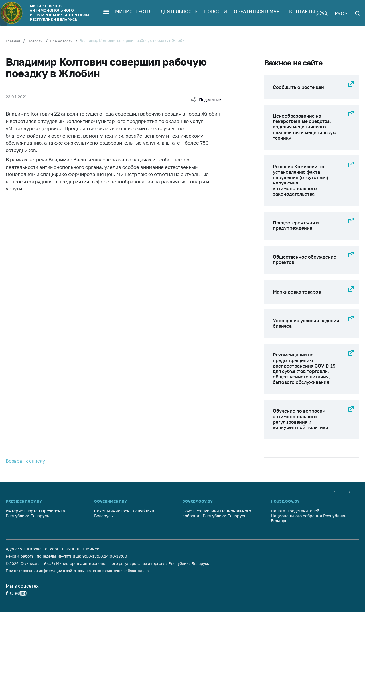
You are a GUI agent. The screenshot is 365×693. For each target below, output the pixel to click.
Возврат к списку (25, 461)
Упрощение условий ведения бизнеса (306, 323)
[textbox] (341, 13)
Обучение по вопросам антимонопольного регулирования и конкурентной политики (300, 419)
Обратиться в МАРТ (258, 11)
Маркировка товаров (297, 292)
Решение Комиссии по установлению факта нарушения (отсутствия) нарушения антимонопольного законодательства (300, 180)
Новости (215, 11)
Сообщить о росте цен (298, 87)
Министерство (134, 11)
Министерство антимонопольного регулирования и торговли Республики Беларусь (59, 13)
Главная (13, 41)
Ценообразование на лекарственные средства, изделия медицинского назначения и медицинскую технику (304, 127)
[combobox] (341, 13)
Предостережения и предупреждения (296, 225)
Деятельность (179, 11)
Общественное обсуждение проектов (304, 259)
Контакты (302, 11)
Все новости (61, 41)
